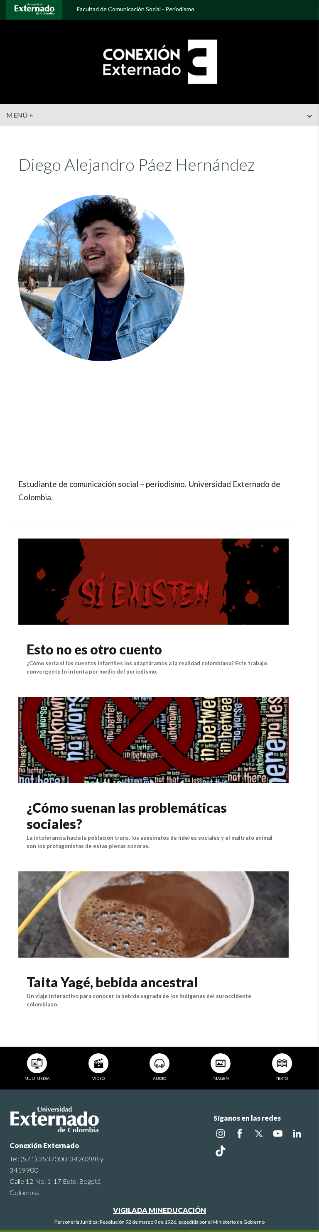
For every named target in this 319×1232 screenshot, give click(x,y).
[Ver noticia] (153, 581)
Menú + (19, 115)
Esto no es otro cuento (94, 649)
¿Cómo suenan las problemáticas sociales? (127, 815)
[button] (309, 132)
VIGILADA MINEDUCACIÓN (159, 1210)
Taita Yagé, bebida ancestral (112, 982)
